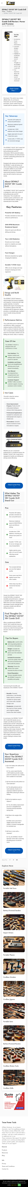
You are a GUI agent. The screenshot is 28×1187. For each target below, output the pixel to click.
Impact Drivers (8, 933)
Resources (5, 1153)
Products (9, 11)
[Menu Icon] (2, 3)
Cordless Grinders (9, 977)
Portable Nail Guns (9, 888)
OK (19, 1185)
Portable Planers (9, 955)
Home (3, 11)
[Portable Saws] (14, 1011)
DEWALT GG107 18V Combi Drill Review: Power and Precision (13, 21)
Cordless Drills (8, 1088)
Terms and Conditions (8, 1166)
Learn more (14, 1185)
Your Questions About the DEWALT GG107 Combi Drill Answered (17, 75)
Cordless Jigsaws (9, 999)
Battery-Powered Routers (12, 1044)
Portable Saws (8, 1021)
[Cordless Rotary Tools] (14, 1055)
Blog (3, 1155)
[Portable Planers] (14, 944)
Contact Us (5, 1169)
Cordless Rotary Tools (11, 1066)
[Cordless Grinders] (14, 966)
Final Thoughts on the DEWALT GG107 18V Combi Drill (17, 64)
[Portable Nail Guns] (14, 878)
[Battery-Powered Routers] (14, 1033)
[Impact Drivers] (14, 922)
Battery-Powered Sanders (12, 910)
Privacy (4, 1163)
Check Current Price (14, 90)
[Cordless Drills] (14, 1077)
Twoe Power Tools (9, 1122)
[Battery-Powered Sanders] (14, 900)
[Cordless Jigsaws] (14, 989)
